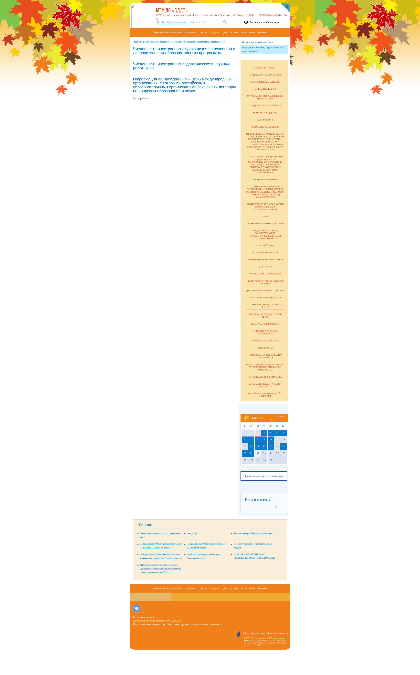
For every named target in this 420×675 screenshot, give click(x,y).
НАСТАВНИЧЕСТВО (265, 120)
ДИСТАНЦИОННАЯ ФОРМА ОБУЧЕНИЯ (265, 290)
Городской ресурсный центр (265, 106)
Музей (265, 216)
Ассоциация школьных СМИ (265, 297)
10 (270, 439)
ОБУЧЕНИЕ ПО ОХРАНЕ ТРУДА (265, 341)
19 (283, 446)
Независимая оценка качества (264, 476)
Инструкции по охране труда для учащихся (265, 282)
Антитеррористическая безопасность (265, 332)
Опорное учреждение (265, 113)
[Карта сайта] (163, 22)
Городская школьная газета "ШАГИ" (265, 306)
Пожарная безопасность (265, 324)
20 (245, 453)
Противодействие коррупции (265, 75)
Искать (225, 22)
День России (265, 267)
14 (251, 446)
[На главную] (158, 22)
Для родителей (230, 32)
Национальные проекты (265, 252)
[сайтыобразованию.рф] (285, 8)
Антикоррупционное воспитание (265, 223)
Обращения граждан (265, 68)
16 (264, 446)
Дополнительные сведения (156, 42)
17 (270, 446)
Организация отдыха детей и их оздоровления (265, 97)
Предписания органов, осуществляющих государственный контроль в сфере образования (265, 234)
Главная (137, 42)
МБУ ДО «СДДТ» (172, 11)
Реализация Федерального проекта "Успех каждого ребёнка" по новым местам (265, 367)
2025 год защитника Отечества (265, 377)
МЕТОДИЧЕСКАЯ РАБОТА (265, 179)
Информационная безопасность (265, 260)
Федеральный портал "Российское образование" (253, 533)
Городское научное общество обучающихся (265, 356)
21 (251, 453)
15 (257, 446)
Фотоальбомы (248, 32)
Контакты (262, 32)
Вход (277, 507)
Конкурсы (215, 32)
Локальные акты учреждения (265, 274)
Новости (203, 32)
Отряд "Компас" (265, 348)
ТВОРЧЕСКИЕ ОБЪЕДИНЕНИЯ (265, 127)
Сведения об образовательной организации (174, 32)
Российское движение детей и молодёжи (265, 394)
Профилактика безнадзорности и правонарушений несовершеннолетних (265, 207)
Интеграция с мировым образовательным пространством (198, 42)
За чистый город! (265, 245)
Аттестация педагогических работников (265, 385)
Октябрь (280, 416)
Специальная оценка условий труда (265, 315)
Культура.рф (192, 533)
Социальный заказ (265, 89)
